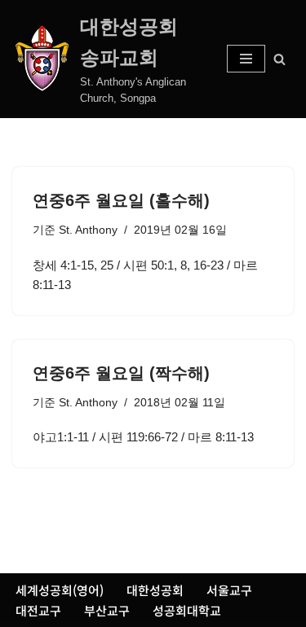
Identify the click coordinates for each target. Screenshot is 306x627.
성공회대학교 (187, 610)
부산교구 (107, 610)
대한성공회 (155, 589)
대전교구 (38, 610)
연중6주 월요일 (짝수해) (121, 373)
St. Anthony (88, 230)
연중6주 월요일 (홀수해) (121, 200)
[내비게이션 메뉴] (246, 58)
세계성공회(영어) (60, 589)
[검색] (279, 59)
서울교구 (229, 589)
